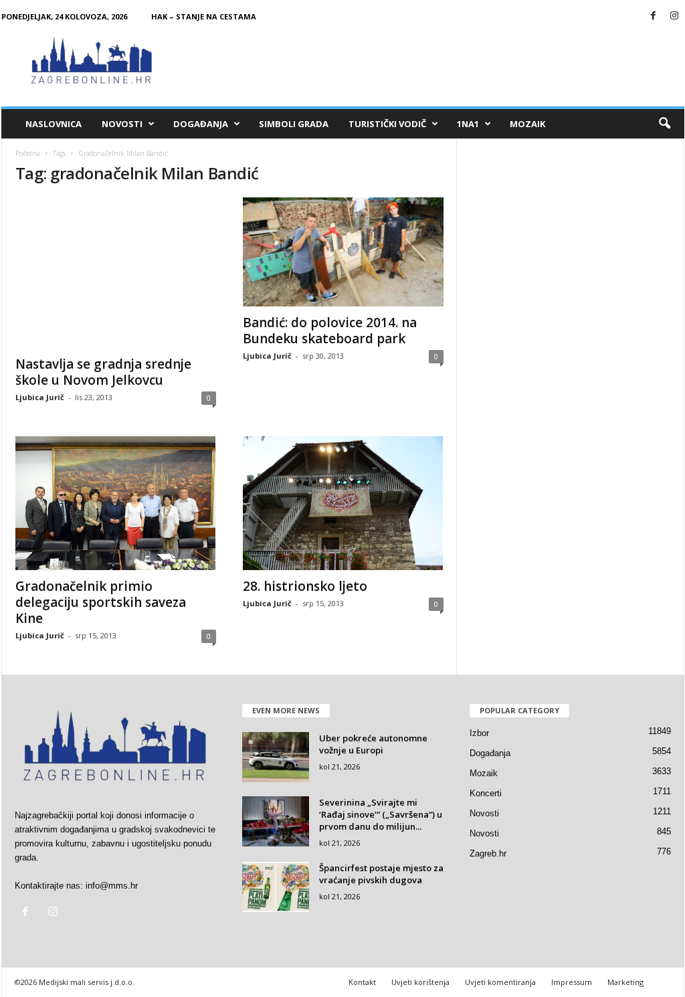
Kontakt (362, 982)
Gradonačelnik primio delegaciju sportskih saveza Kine (100, 602)
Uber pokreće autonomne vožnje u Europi (373, 744)
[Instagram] (674, 16)
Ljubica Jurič (39, 397)
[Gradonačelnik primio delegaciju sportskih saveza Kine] (115, 503)
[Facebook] (654, 16)
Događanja (200, 124)
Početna (27, 153)
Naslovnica (53, 124)
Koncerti (486, 793)
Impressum (571, 982)
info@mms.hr (112, 886)
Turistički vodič (387, 124)
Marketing (625, 982)
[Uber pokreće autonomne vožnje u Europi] (275, 757)
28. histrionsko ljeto (305, 586)
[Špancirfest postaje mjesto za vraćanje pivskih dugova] (275, 887)
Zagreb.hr (488, 853)
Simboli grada (293, 124)
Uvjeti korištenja (420, 982)
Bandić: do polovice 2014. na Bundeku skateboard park (330, 330)
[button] (664, 124)
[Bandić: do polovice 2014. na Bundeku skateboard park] (343, 251)
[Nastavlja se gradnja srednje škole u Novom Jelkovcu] (115, 272)
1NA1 (468, 124)
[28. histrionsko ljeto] (343, 503)
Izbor (479, 733)
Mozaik (527, 124)
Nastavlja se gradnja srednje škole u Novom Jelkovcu (103, 372)
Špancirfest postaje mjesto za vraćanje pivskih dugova (381, 874)
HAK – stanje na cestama (203, 16)
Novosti (122, 124)
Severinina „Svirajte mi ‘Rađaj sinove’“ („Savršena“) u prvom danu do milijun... (380, 814)
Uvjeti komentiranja (500, 982)
